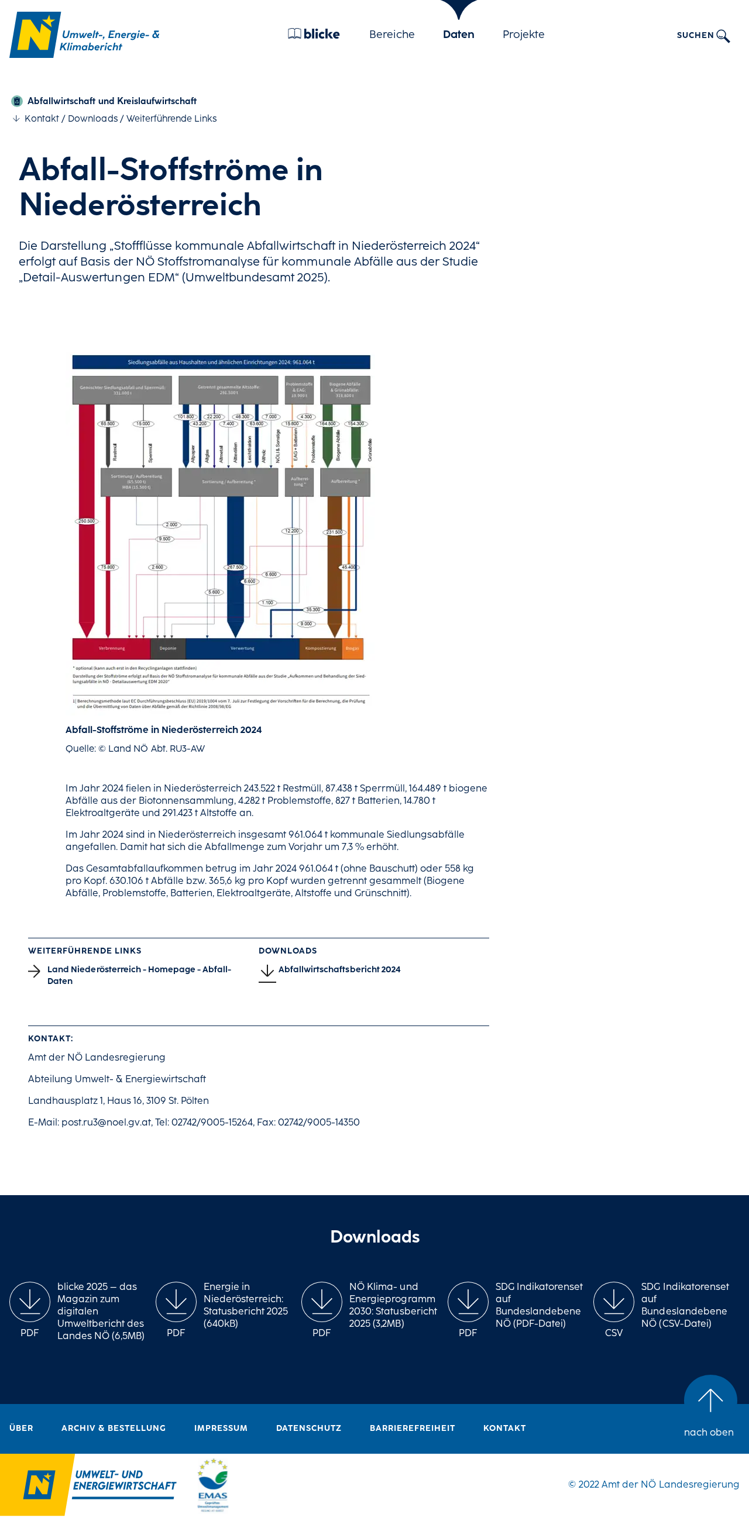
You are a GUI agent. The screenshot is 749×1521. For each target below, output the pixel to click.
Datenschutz (309, 1428)
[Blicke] (314, 36)
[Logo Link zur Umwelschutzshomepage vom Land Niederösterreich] (88, 1487)
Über (21, 1428)
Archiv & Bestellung (113, 1428)
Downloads (92, 119)
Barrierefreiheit (412, 1428)
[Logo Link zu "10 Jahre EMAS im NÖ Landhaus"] (213, 1487)
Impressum (221, 1428)
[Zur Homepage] (84, 35)
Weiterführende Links (171, 119)
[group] (29, 1311)
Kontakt (42, 119)
